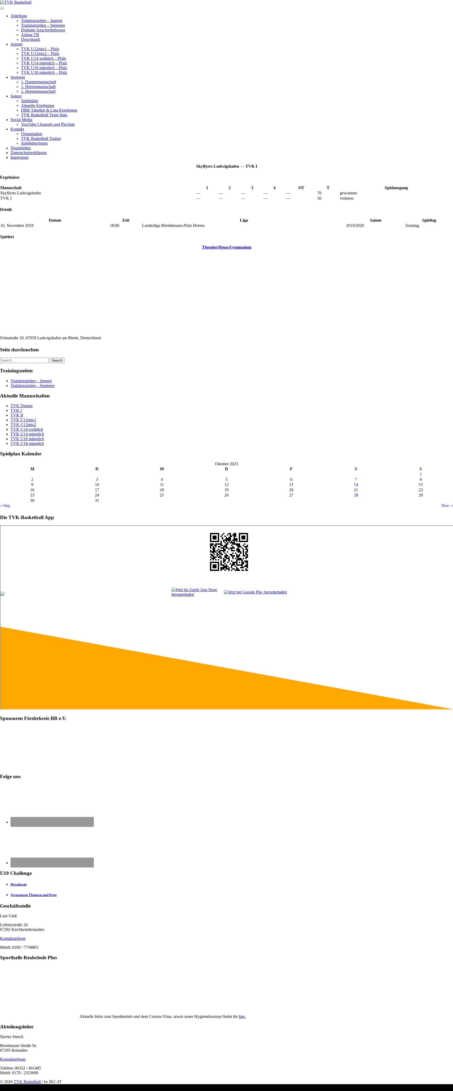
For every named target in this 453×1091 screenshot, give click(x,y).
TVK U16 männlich (27, 439)
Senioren (17, 77)
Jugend (16, 44)
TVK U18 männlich (27, 443)
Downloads (30, 39)
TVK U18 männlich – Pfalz (44, 72)
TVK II (16, 415)
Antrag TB (30, 34)
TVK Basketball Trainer (41, 138)
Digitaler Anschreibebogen (43, 30)
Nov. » (447, 505)
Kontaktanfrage (13, 938)
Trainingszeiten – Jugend (41, 20)
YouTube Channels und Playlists (48, 124)
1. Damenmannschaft (38, 82)
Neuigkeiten (20, 148)
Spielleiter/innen (34, 143)
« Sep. (5, 505)
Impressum (19, 157)
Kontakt (17, 129)
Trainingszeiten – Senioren (43, 25)
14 (356, 484)
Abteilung (18, 16)
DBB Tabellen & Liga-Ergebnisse (49, 110)
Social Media (21, 119)
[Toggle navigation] (2, 8)
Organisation (31, 134)
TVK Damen (21, 405)
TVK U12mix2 (23, 424)
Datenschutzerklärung (28, 152)
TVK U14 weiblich (26, 429)
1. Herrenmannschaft (38, 86)
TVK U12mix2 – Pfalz (40, 53)
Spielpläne (29, 101)
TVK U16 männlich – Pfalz (44, 68)
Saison (15, 96)
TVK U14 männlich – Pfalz (44, 63)
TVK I (16, 410)
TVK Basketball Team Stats (44, 115)
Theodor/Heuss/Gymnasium (226, 247)
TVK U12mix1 (23, 420)
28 (356, 495)
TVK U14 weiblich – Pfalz (43, 58)
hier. (242, 1016)
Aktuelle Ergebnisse (37, 105)
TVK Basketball (27, 1081)
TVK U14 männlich (27, 434)
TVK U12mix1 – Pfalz (40, 49)
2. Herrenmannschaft (38, 91)
